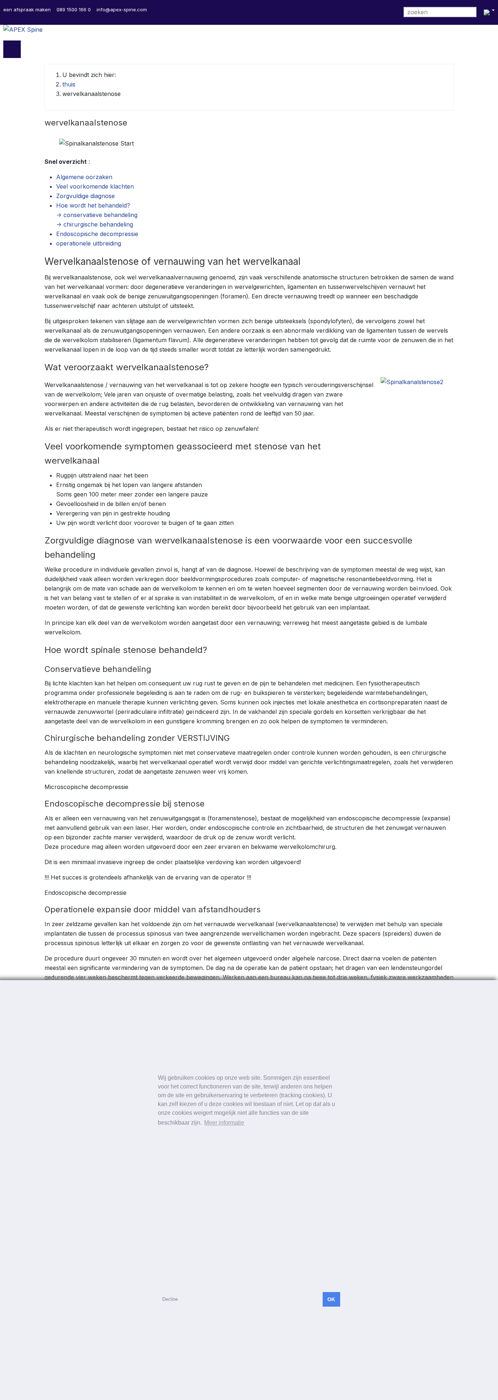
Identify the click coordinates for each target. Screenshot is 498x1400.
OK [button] (331, 1299)
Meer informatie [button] (224, 1122)
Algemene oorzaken (84, 177)
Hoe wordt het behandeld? (93, 205)
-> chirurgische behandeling (94, 224)
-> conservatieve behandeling (96, 214)
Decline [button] (170, 1299)
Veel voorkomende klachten (95, 186)
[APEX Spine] (249, 32)
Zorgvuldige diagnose (85, 196)
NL (488, 12)
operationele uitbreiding (88, 243)
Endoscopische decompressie (97, 233)
